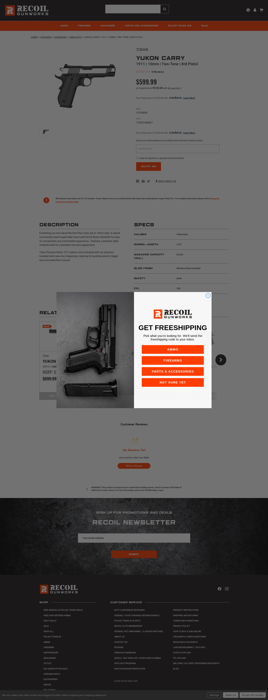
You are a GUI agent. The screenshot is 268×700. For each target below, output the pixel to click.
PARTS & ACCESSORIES (173, 371)
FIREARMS (173, 360)
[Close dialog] (208, 295)
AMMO (172, 349)
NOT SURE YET (173, 382)
